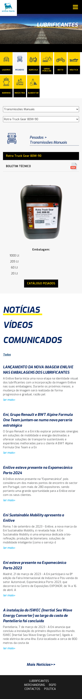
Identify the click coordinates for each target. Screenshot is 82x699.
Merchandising (34, 685)
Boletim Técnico (18, 166)
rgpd (52, 685)
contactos (32, 689)
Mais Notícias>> (41, 664)
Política (50, 689)
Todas (7, 355)
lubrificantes (39, 681)
